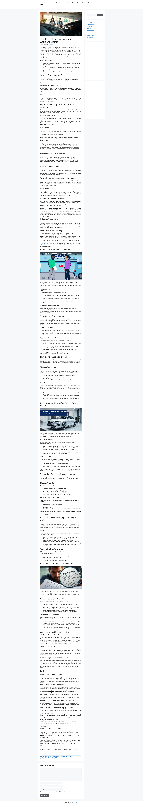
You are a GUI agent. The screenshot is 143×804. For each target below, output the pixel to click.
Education (89, 26)
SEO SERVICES (90, 35)
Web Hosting (90, 37)
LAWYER (89, 33)
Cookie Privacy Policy (91, 2)
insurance (89, 32)
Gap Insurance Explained (44, 756)
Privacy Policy (51, 2)
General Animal (90, 30)
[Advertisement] (95, 60)
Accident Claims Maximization (47, 755)
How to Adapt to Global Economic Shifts (49, 757)
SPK (41, 4)
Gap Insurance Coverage (76, 755)
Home (45, 2)
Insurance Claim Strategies (55, 756)
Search (88, 12)
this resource (43, 243)
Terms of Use (59, 2)
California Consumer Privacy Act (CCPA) (72, 2)
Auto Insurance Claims (57, 755)
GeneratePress (76, 802)
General (89, 28)
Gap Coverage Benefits (66, 755)
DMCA (83, 2)
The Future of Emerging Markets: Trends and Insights (52, 758)
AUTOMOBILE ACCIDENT (46, 753)
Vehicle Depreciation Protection (66, 756)
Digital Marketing (91, 24)
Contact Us (46, 6)
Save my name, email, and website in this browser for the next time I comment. (59, 791)
